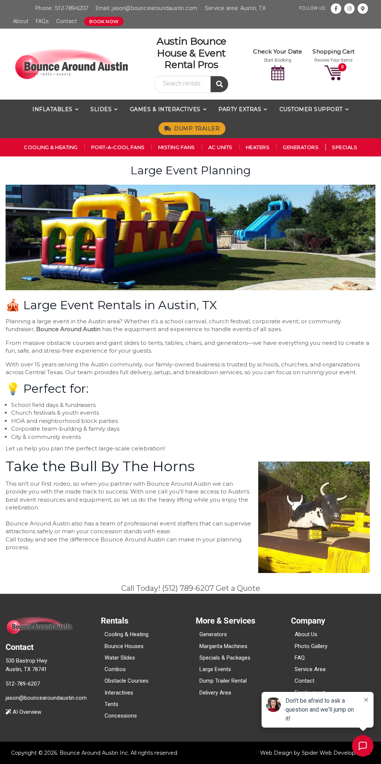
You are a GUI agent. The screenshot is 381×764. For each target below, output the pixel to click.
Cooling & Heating (51, 147)
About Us (306, 634)
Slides (101, 109)
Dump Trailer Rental (223, 680)
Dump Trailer (197, 128)
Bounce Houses (124, 646)
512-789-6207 (71, 8)
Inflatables (52, 109)
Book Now (103, 21)
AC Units (220, 147)
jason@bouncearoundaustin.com (154, 8)
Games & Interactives (165, 109)
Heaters (258, 147)
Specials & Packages (224, 657)
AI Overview (26, 712)
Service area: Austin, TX (235, 8)
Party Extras (239, 109)
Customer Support (311, 109)
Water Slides (120, 657)
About (20, 21)
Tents (111, 704)
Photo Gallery (311, 646)
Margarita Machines (223, 646)
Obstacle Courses (126, 680)
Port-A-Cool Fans (118, 147)
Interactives (119, 692)
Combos (115, 669)
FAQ (300, 657)
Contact (66, 21)
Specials (344, 147)
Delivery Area (215, 692)
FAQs (42, 21)
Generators (300, 147)
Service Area (310, 669)
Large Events (215, 669)
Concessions (121, 715)
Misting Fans (176, 147)
